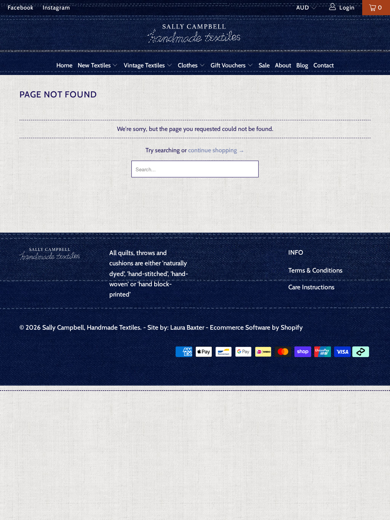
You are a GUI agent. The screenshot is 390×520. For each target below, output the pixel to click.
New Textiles (95, 65)
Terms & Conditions (315, 270)
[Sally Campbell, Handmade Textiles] (195, 35)
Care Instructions (311, 287)
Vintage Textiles (145, 65)
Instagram (56, 7)
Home (64, 65)
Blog (302, 65)
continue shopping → (216, 150)
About (283, 65)
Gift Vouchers (229, 65)
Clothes (188, 65)
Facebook (21, 7)
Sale (264, 65)
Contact (323, 65)
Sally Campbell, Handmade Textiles (91, 327)
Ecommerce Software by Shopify (256, 327)
